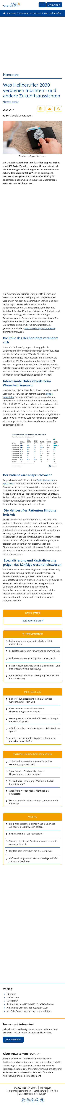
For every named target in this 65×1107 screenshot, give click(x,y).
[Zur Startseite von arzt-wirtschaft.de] (11, 4)
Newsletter (12, 1000)
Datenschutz (40, 1090)
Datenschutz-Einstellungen (32, 1093)
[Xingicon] (37, 1100)
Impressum (45, 1087)
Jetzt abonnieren (31, 620)
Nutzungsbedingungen (19, 1090)
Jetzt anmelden (13, 1039)
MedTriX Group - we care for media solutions (29, 1011)
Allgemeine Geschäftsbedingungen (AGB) (27, 1007)
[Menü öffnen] (42, 4)
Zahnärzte (48, 480)
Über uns (11, 993)
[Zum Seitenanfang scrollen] (59, 1101)
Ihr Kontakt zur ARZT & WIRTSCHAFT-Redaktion (30, 1004)
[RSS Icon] (32, 1100)
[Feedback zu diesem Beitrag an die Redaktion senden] (58, 108)
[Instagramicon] (27, 1100)
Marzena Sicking (10, 101)
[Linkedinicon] (42, 1100)
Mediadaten (13, 997)
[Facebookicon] (22, 1100)
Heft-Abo (53, 1090)
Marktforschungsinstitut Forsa (39, 328)
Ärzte (39, 480)
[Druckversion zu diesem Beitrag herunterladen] (40, 108)
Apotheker (8, 483)
